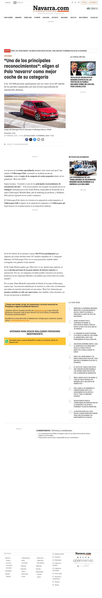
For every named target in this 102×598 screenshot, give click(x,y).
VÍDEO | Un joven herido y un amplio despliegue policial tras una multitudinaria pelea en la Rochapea (49, 51)
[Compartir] (26, 139)
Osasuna (46, 17)
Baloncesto (25, 574)
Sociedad (8, 568)
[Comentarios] (42, 139)
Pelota (23, 576)
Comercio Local (40, 310)
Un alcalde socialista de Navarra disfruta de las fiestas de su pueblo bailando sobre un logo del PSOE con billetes (82, 82)
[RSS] (88, 557)
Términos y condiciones (61, 430)
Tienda (57, 585)
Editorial (8, 576)
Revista (73, 17)
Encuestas (25, 563)
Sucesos (8, 563)
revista (9, 144)
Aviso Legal (58, 573)
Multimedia (83, 17)
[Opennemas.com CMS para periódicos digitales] (83, 563)
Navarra (18, 17)
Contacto (57, 557)
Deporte (55, 17)
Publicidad (58, 560)
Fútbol (23, 571)
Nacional (64, 17)
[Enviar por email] (38, 139)
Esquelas (94, 17)
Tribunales (9, 565)
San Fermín (8, 17)
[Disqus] (66, 467)
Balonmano (40, 558)
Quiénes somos (59, 554)
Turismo (57, 582)
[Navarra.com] (51, 8)
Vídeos (39, 577)
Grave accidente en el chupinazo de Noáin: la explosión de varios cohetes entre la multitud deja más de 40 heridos (85, 325)
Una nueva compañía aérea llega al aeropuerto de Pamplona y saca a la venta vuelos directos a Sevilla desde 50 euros (86, 348)
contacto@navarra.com (19, 320)
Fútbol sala (40, 560)
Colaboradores (26, 558)
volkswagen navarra (20, 144)
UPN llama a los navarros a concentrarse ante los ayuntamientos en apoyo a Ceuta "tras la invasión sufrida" (84, 392)
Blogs (23, 560)
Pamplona (28, 17)
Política (8, 560)
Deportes (23, 569)
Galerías (39, 574)
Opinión (37, 17)
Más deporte (40, 563)
